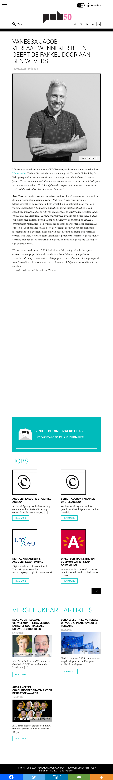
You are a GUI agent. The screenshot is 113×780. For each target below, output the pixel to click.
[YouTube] (99, 24)
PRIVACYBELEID (73, 768)
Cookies (85, 768)
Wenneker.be (19, 173)
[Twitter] (93, 24)
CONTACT (56, 776)
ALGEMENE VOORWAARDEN (51, 768)
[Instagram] (81, 24)
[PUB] (57, 18)
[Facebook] (75, 24)
